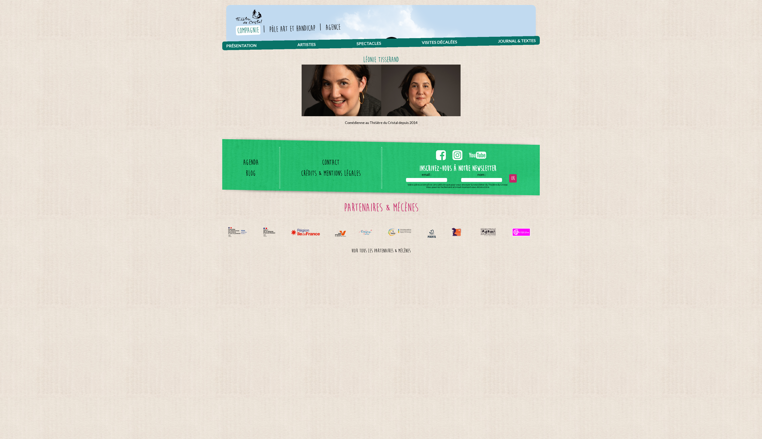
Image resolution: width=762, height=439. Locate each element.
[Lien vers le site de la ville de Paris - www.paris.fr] (432, 234)
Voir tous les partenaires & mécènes (381, 251)
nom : (481, 174)
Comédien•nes (307, 43)
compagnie (248, 30)
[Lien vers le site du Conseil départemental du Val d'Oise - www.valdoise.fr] (340, 233)
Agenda (251, 162)
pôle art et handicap (292, 29)
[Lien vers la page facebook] (441, 149)
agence (333, 27)
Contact (330, 162)
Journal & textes (517, 40)
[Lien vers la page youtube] (477, 149)
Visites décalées (439, 42)
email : (426, 174)
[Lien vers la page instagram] (457, 149)
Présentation (241, 45)
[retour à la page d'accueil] (248, 12)
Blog (251, 173)
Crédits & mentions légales (331, 173)
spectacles (368, 43)
